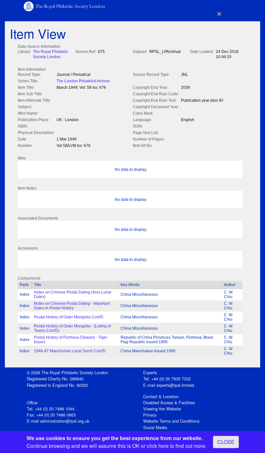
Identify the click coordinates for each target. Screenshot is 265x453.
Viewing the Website (162, 409)
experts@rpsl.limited (175, 385)
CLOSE (226, 442)
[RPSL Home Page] (64, 6)
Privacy (149, 415)
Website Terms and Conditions (171, 421)
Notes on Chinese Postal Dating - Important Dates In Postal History (72, 305)
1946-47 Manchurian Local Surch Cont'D (70, 351)
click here (158, 445)
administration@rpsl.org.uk (64, 421)
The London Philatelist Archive (83, 81)
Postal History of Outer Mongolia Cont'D (68, 317)
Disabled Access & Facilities (169, 402)
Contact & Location (160, 396)
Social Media (155, 427)
